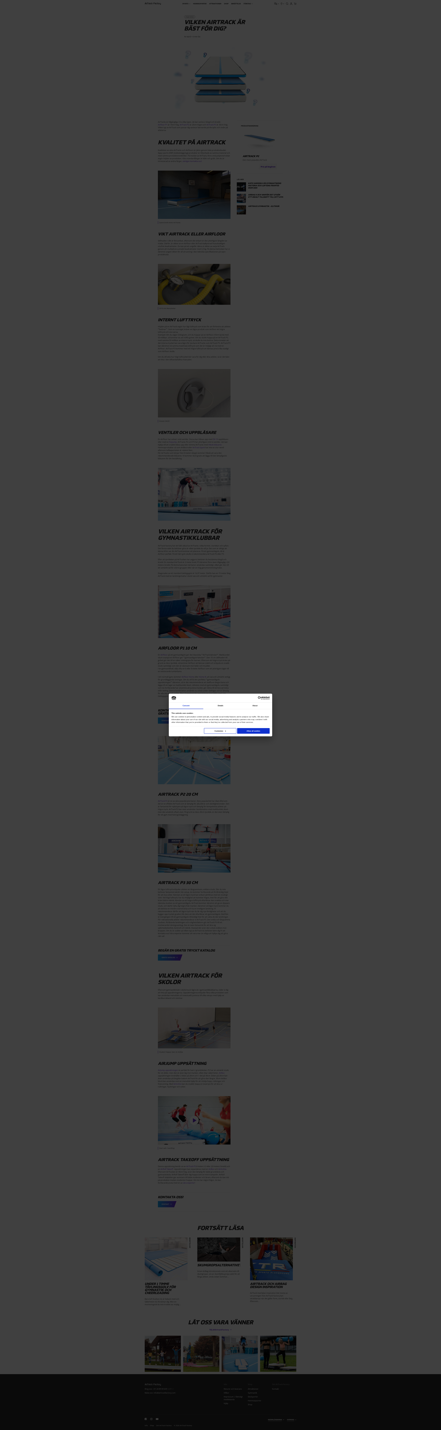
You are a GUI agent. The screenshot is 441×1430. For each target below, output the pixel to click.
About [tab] (254, 706)
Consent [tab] (186, 706)
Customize (219, 731)
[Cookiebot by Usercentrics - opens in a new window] (260, 698)
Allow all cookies (253, 731)
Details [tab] (220, 706)
